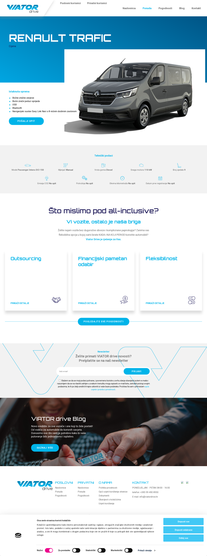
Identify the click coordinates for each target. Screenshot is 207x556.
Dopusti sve (183, 521)
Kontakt (196, 8)
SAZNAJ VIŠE (45, 447)
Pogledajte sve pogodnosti (104, 321)
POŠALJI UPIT (26, 121)
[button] (112, 5)
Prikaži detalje (145, 550)
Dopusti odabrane (183, 530)
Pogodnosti (165, 8)
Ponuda (147, 8)
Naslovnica (129, 8)
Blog (182, 8)
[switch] (76, 550)
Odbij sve (183, 538)
